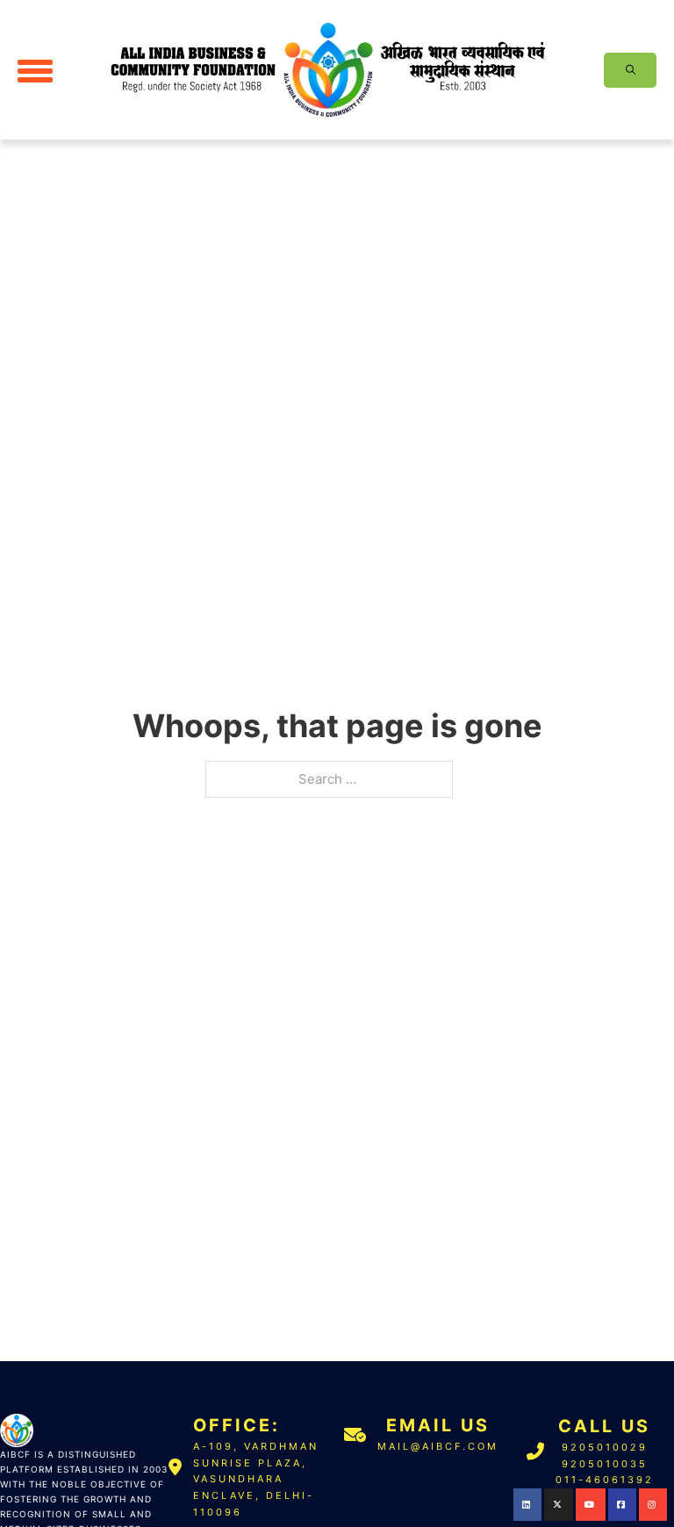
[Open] (35, 70)
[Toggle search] (630, 70)
